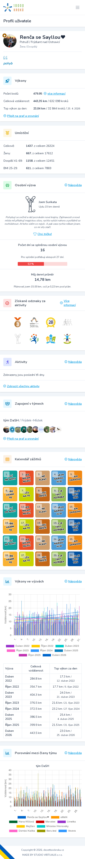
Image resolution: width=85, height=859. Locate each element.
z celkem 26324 (40, 146)
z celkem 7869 (38, 168)
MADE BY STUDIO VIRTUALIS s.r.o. (42, 855)
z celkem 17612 (39, 153)
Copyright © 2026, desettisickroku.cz (42, 850)
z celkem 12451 (40, 161)
